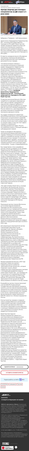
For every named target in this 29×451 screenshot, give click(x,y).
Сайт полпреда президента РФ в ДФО (11, 35)
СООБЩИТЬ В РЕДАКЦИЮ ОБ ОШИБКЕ (12, 399)
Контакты (4, 397)
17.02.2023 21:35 (4, 6)
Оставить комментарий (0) (14, 372)
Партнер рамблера (14, 443)
